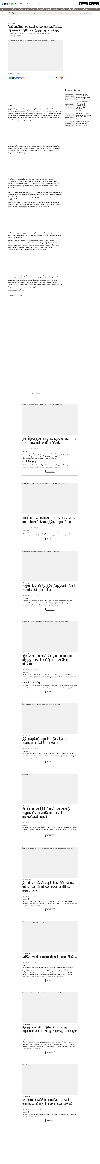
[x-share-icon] (12, 78)
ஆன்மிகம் (55, 9)
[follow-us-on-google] (61, 78)
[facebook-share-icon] (15, 78)
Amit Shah (19, 295)
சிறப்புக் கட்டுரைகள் (73, 9)
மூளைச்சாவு (72, 1042)
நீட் (23, 901)
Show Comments (36, 393)
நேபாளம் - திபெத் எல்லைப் (31, 827)
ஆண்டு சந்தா (84, 9)
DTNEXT (22, 4)
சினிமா (32, 9)
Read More (50, 471)
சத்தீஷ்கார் (45, 454)
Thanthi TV (30, 4)
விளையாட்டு (40, 9)
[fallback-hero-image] (70, 97)
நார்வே (46, 967)
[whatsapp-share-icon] (10, 78)
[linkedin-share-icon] (18, 78)
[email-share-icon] (21, 78)
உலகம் (27, 9)
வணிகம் (63, 9)
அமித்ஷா (12, 295)
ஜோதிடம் (48, 9)
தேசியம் (20, 9)
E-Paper (16, 4)
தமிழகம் (14, 9)
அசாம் (24, 674)
